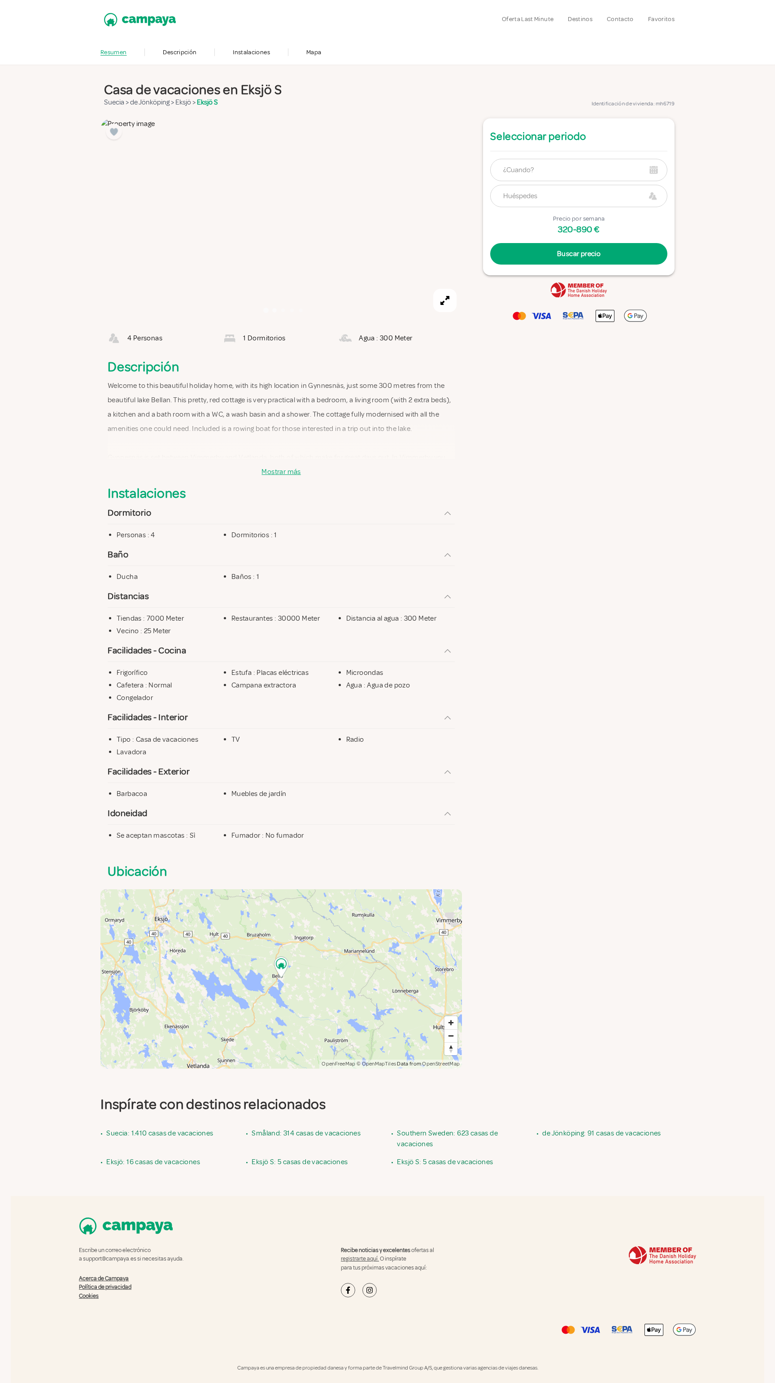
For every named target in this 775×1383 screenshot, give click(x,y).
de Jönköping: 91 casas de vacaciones (601, 1133)
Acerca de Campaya (104, 1278)
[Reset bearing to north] (450, 1048)
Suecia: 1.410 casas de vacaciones (159, 1133)
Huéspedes (520, 195)
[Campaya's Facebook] (348, 1290)
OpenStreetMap (441, 1064)
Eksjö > (186, 102)
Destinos (580, 19)
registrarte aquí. (360, 1258)
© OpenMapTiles (376, 1064)
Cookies (89, 1296)
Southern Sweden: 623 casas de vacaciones (447, 1138)
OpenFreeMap (338, 1064)
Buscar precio (579, 253)
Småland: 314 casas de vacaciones (306, 1133)
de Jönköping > (152, 102)
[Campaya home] (138, 19)
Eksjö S (207, 102)
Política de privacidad (105, 1287)
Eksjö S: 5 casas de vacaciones (300, 1161)
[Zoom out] (450, 1035)
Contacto (620, 19)
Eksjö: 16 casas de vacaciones (153, 1161)
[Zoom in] (450, 1022)
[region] (281, 217)
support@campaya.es (109, 1258)
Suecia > (117, 102)
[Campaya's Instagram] (369, 1290)
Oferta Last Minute (527, 19)
